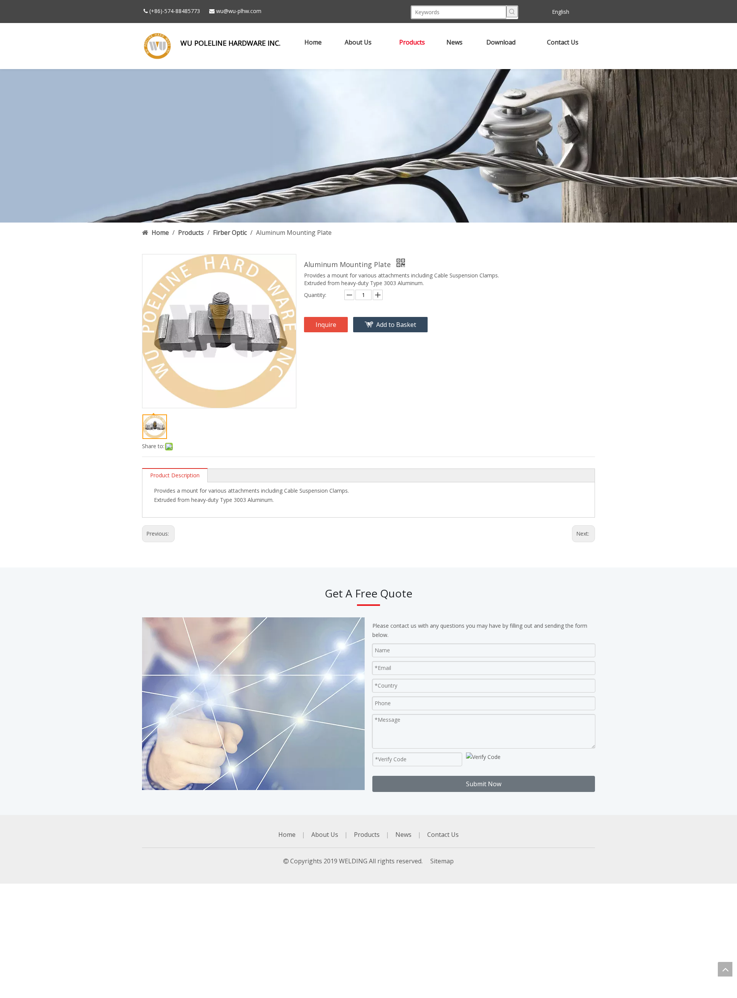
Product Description (175, 475)
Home (287, 834)
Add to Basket (396, 324)
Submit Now (483, 784)
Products (367, 834)
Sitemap (442, 861)
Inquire (326, 324)
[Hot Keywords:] (512, 11)
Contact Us (443, 834)
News (403, 834)
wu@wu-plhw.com (238, 11)
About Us (324, 834)
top (725, 969)
